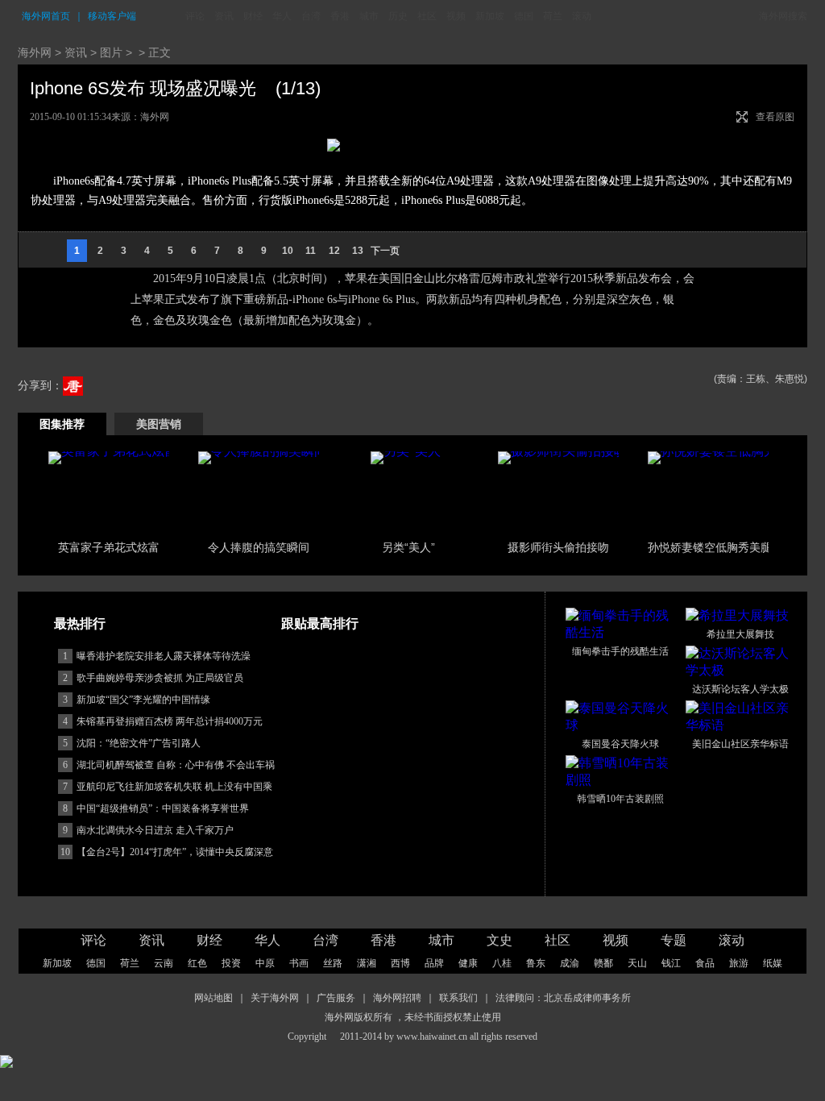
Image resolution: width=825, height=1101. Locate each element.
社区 (427, 16)
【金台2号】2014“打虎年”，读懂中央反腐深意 (175, 852)
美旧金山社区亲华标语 (740, 744)
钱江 (671, 963)
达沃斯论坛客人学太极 (740, 689)
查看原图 (775, 117)
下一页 (385, 250)
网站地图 (213, 997)
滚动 (581, 16)
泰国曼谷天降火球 (620, 744)
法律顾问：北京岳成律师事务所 (563, 997)
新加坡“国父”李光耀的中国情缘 (143, 699)
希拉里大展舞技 (740, 634)
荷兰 (552, 16)
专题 (673, 940)
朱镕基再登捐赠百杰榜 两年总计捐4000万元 (170, 721)
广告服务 (336, 997)
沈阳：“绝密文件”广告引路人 (139, 743)
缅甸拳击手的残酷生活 (620, 651)
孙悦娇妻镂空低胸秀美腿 (710, 547)
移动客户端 (112, 16)
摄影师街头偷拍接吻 (558, 547)
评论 (195, 16)
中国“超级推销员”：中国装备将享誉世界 (163, 808)
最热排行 (80, 623)
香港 (340, 16)
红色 (197, 963)
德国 (523, 16)
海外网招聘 (397, 997)
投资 (231, 963)
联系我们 (458, 997)
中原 (265, 963)
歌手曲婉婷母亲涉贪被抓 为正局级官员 (160, 677)
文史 (499, 940)
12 (334, 250)
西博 (400, 963)
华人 (282, 16)
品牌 (434, 963)
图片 (111, 52)
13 (357, 250)
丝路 (332, 963)
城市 (369, 16)
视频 (456, 16)
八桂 (502, 963)
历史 (398, 16)
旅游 (738, 963)
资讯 (224, 16)
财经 (253, 16)
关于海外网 (275, 997)
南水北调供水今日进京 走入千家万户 (155, 830)
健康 (468, 963)
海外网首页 (46, 16)
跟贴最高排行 (320, 623)
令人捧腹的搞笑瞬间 (258, 547)
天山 (637, 963)
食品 (705, 963)
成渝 (569, 963)
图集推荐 (62, 424)
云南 (163, 963)
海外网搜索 (783, 16)
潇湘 (366, 963)
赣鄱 (603, 963)
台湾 (311, 16)
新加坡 (489, 16)
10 (287, 250)
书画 (299, 963)
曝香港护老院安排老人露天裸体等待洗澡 (164, 656)
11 (310, 250)
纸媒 (772, 963)
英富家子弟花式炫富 (109, 547)
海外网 (35, 52)
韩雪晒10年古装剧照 (620, 798)
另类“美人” (408, 547)
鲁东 (535, 963)
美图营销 (158, 424)
